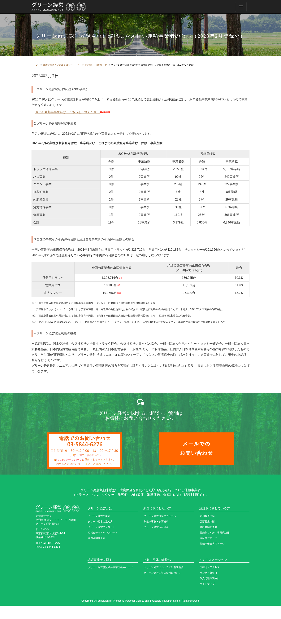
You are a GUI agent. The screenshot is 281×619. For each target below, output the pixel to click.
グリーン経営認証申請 (156, 527)
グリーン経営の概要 (99, 516)
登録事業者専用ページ (212, 543)
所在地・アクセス (210, 567)
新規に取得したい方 (157, 508)
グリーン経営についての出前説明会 (164, 567)
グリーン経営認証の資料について (162, 572)
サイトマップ (207, 583)
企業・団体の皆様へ (157, 559)
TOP (36, 65)
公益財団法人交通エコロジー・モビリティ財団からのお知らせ (75, 65)
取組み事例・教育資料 (156, 521)
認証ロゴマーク (208, 538)
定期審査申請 (207, 516)
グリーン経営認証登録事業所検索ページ (110, 567)
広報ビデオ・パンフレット (103, 532)
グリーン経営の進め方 (100, 521)
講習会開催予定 (96, 538)
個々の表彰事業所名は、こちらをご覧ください (67, 112)
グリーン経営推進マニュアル (160, 516)
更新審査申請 (207, 521)
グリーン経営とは (100, 508)
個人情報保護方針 (210, 578)
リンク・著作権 (208, 572)
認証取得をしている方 (214, 508)
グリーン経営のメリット (101, 527)
